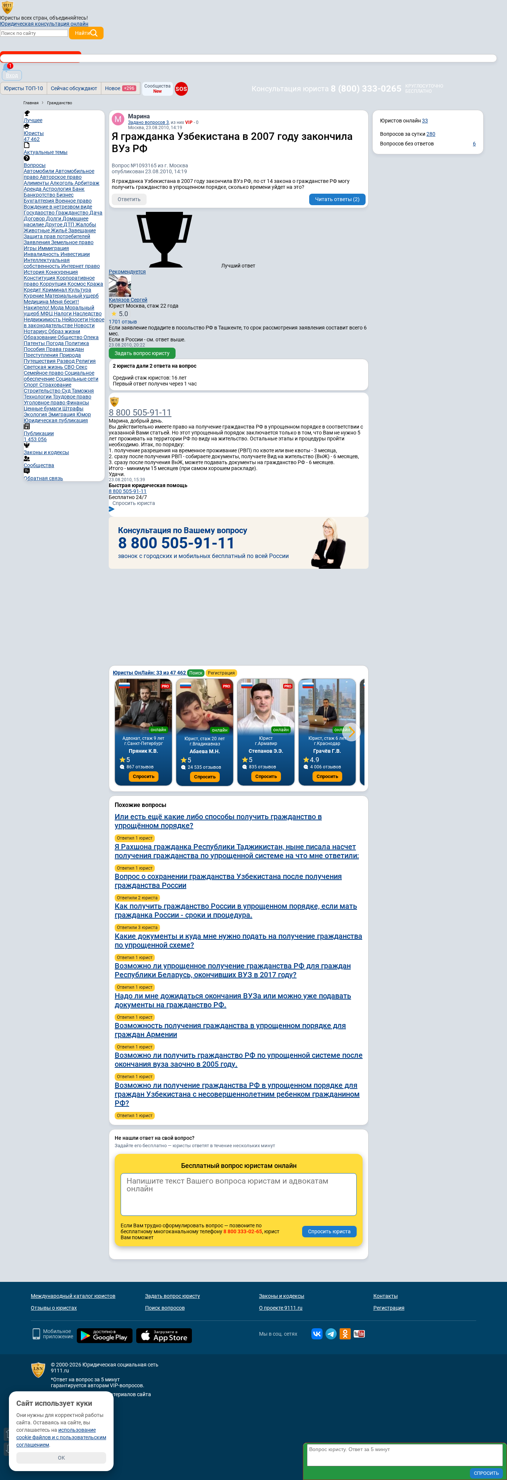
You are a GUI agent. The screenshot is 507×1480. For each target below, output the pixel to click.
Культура (79, 290)
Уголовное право (45, 403)
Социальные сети (77, 379)
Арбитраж (87, 183)
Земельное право (72, 242)
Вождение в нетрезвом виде (58, 207)
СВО (70, 367)
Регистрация (221, 673)
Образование (41, 337)
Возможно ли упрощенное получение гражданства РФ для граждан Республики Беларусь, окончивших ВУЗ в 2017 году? (233, 970)
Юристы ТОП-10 (23, 88)
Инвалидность (42, 254)
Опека (91, 337)
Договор (35, 218)
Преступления (41, 355)
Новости (84, 325)
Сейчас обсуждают (74, 88)
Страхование (55, 385)
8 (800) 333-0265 (366, 88)
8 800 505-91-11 (140, 412)
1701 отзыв (123, 317)
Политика (77, 343)
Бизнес (64, 195)
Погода (55, 343)
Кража (95, 284)
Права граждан (65, 349)
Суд (67, 391)
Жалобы (85, 224)
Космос (77, 284)
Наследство (87, 313)
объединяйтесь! (68, 18)
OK (61, 1458)
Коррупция (54, 284)
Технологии (38, 397)
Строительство (43, 391)
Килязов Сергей (128, 300)
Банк (78, 189)
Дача (95, 213)
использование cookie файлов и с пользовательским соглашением (61, 1437)
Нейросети (75, 319)
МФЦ (47, 313)
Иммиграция (53, 248)
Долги (54, 218)
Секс (81, 367)
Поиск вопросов (165, 1308)
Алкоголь (62, 183)
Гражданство (72, 213)
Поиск (195, 673)
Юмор (83, 414)
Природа (70, 355)
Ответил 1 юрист (135, 838)
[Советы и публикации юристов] (7, 7)
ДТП (69, 224)
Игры (31, 248)
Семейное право (44, 373)
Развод (66, 361)
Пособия (35, 349)
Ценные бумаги (43, 408)
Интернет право (80, 266)
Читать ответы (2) (337, 199)
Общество (71, 337)
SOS (181, 88)
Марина (139, 116)
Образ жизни (64, 331)
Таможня (83, 391)
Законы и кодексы (281, 1296)
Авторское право (61, 177)
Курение (34, 296)
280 (430, 134)
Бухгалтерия (39, 201)
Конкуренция (62, 272)
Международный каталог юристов (73, 1296)
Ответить (129, 199)
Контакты (385, 1296)
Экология (36, 414)
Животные (37, 230)
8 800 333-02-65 (242, 1231)
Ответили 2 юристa (137, 897)
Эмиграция (62, 414)
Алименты (37, 183)
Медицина (37, 302)
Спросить (143, 776)
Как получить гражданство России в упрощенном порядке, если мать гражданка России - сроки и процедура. (236, 910)
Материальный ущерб (72, 296)
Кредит (33, 290)
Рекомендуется (127, 272)
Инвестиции (75, 254)
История (35, 272)
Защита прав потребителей (57, 236)
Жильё (59, 230)
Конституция (40, 278)
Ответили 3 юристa (137, 927)
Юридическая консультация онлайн (44, 24)
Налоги (63, 313)
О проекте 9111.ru (280, 1308)
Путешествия (40, 361)
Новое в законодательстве (64, 322)
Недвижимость (43, 319)
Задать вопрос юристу (142, 353)
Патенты (35, 343)
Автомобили (39, 171)
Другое (54, 224)
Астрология (57, 189)
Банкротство (40, 195)
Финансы (77, 403)
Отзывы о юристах (54, 1308)
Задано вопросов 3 (148, 122)
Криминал (55, 290)
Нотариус (36, 331)
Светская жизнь (44, 367)
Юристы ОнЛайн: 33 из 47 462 (150, 673)
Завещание (82, 230)
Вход (12, 75)
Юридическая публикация (56, 420)
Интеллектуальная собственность (47, 263)
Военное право (73, 201)
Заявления (37, 242)
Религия (86, 361)
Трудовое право (72, 397)
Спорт (31, 385)
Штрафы (73, 408)
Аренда (33, 189)
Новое (119, 88)
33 (425, 121)
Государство (40, 213)
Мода (57, 308)
